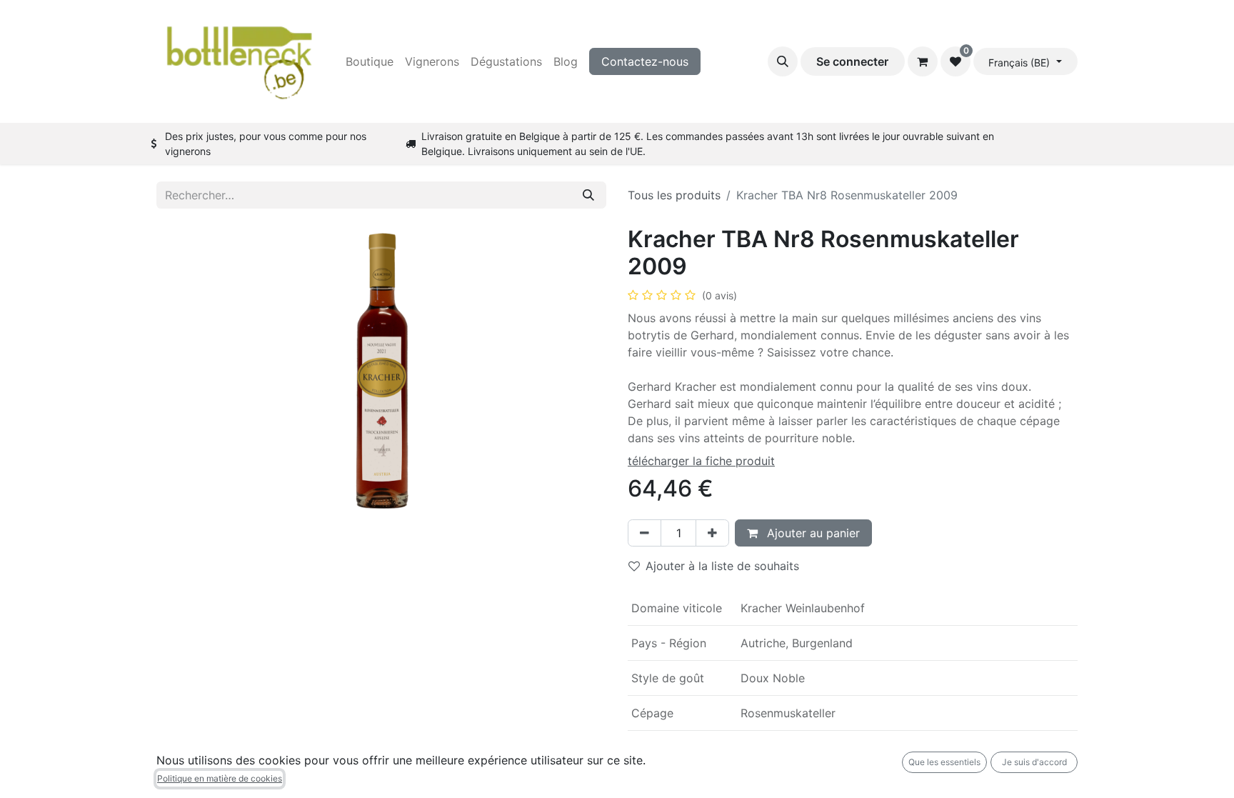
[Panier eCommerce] (923, 61)
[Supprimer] (644, 533)
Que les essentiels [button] (944, 762)
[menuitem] (369, 61)
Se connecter (852, 61)
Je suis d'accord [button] (1034, 762)
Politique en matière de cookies (219, 778)
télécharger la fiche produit (701, 461)
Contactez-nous (644, 61)
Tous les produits (674, 195)
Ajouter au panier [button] (811, 533)
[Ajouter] (712, 533)
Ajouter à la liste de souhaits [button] (722, 566)
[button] (783, 61)
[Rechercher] (588, 195)
